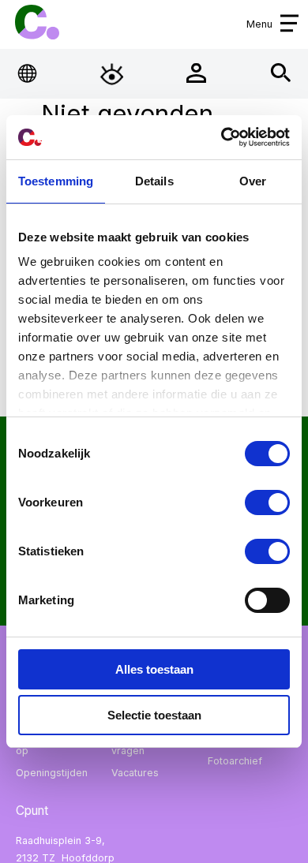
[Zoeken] (280, 73)
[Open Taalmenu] (28, 73)
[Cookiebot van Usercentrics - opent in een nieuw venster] (221, 137)
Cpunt (37, 22)
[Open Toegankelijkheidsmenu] (111, 73)
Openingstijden (52, 773)
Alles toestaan (154, 669)
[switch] (267, 502)
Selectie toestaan (154, 715)
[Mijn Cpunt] (196, 73)
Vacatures (135, 773)
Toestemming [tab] (55, 181)
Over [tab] (252, 181)
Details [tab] (154, 181)
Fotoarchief (235, 761)
